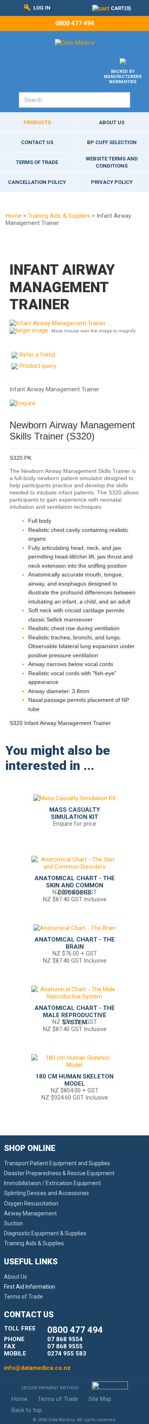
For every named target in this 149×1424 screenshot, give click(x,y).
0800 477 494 (74, 23)
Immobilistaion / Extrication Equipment (52, 1183)
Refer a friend (37, 354)
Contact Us (37, 142)
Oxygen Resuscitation (31, 1203)
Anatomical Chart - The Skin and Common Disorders (75, 885)
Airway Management (30, 1213)
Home (13, 215)
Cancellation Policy (37, 182)
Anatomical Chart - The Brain (75, 943)
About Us (15, 1277)
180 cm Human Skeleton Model (74, 1080)
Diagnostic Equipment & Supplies (45, 1233)
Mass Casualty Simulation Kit (74, 813)
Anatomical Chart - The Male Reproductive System (75, 1015)
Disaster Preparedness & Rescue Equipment (59, 1173)
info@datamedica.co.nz (37, 1367)
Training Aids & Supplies (59, 215)
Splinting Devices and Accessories (46, 1193)
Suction (13, 1223)
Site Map (100, 1399)
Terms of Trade (37, 162)
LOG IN (41, 8)
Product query (37, 365)
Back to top (27, 1410)
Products (37, 122)
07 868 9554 (65, 1339)
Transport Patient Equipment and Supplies (57, 1163)
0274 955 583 (66, 1353)
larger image (32, 330)
